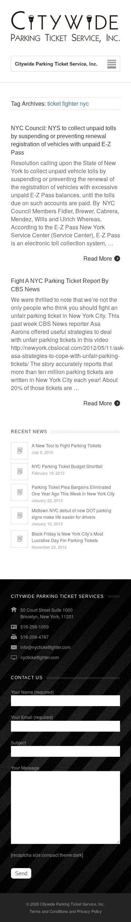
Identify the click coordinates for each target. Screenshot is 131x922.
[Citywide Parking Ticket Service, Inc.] (65, 41)
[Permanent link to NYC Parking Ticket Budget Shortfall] (19, 471)
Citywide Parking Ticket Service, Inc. (72, 904)
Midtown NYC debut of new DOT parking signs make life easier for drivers (71, 513)
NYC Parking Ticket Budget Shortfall (67, 466)
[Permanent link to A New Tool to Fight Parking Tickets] (19, 450)
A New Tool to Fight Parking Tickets (66, 445)
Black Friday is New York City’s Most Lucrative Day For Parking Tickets (67, 536)
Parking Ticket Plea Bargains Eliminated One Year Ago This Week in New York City (73, 490)
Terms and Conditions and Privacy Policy (65, 911)
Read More (97, 258)
